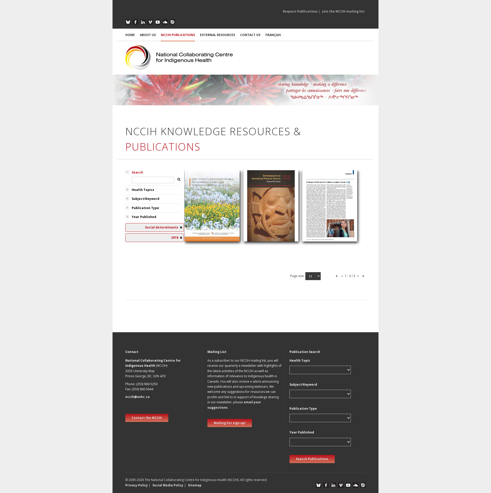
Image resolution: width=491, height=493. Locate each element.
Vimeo (150, 22)
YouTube (157, 22)
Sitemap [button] (195, 485)
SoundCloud (165, 22)
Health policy (197, 220)
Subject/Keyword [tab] (145, 199)
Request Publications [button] (300, 11)
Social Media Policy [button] (167, 485)
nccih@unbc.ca (137, 397)
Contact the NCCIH (147, 418)
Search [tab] (137, 172)
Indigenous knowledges (265, 219)
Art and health (257, 213)
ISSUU (172, 22)
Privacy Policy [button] (136, 485)
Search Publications (312, 459)
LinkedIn (143, 22)
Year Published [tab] (144, 217)
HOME (130, 35)
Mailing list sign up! (230, 423)
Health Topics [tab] (143, 190)
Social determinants (203, 226)
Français (273, 35)
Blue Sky (128, 22)
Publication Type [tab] (145, 208)
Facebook (135, 22)
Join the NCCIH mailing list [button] (343, 11)
